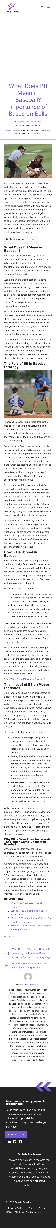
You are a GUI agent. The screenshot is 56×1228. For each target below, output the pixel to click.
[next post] (7, 965)
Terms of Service (38, 1208)
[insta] (9, 1142)
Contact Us (16, 1134)
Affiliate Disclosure (15, 1212)
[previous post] (7, 953)
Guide (16, 130)
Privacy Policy (15, 1208)
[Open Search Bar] (42, 7)
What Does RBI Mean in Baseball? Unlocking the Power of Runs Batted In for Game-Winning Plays (30, 953)
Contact (30, 1212)
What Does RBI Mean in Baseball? (27, 679)
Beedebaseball (34, 121)
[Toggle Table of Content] (32, 239)
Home (8, 130)
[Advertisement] (28, 42)
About (37, 1212)
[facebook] (20, 1142)
